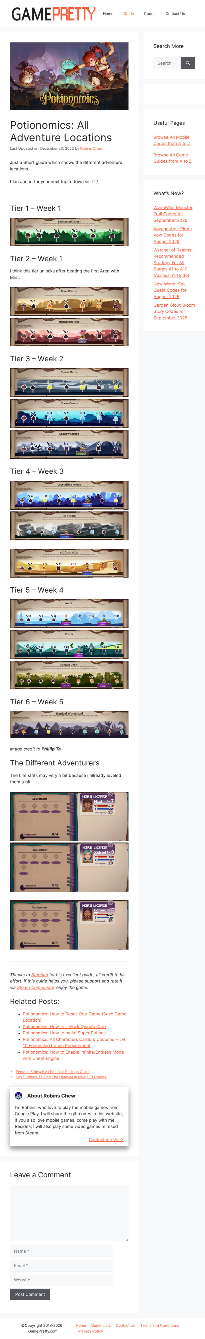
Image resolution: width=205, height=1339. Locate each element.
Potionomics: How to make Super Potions (64, 1032)
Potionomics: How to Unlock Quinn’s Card (64, 1026)
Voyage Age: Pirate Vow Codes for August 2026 (173, 235)
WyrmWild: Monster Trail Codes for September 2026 (173, 214)
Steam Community (35, 987)
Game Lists (101, 1325)
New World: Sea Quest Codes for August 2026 (170, 290)
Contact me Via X (106, 1140)
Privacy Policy (90, 1331)
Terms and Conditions (159, 1325)
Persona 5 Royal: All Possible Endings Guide (53, 1072)
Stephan (39, 974)
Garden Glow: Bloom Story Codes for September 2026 (174, 311)
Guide (129, 13)
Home (108, 13)
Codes (150, 13)
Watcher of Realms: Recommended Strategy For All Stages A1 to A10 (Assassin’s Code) (173, 262)
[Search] (188, 63)
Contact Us (175, 13)
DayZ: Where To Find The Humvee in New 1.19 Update (61, 1077)
